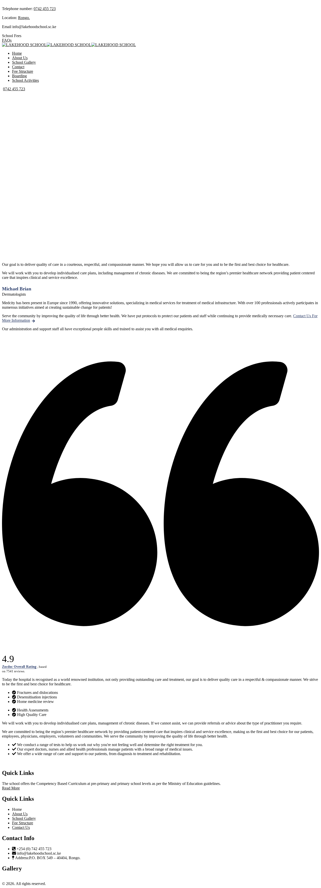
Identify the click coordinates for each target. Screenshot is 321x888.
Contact (18, 67)
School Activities (25, 80)
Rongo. (24, 18)
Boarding (19, 76)
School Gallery (24, 62)
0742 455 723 (45, 9)
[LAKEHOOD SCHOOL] (24, 45)
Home (17, 53)
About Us (20, 58)
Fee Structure (22, 71)
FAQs (7, 40)
